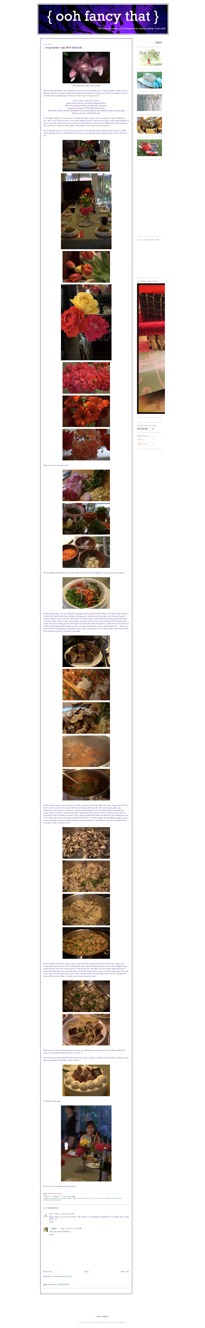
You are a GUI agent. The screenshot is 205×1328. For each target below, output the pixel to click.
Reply (51, 1222)
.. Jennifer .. (53, 1228)
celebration (54, 1198)
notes (108, 1198)
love (103, 1198)
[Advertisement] (146, 197)
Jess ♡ (52, 1214)
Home (86, 1272)
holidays (97, 1198)
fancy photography (80, 1198)
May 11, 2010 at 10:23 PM (71, 1228)
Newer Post (48, 1272)
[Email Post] (73, 1196)
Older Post (125, 1272)
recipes (46, 1200)
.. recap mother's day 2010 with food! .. (64, 48)
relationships (55, 1200)
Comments (144, 444)
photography (117, 1198)
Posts (142, 440)
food (91, 1198)
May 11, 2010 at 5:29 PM (64, 1214)
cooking (63, 1198)
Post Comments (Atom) (63, 1276)
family (69, 1198)
